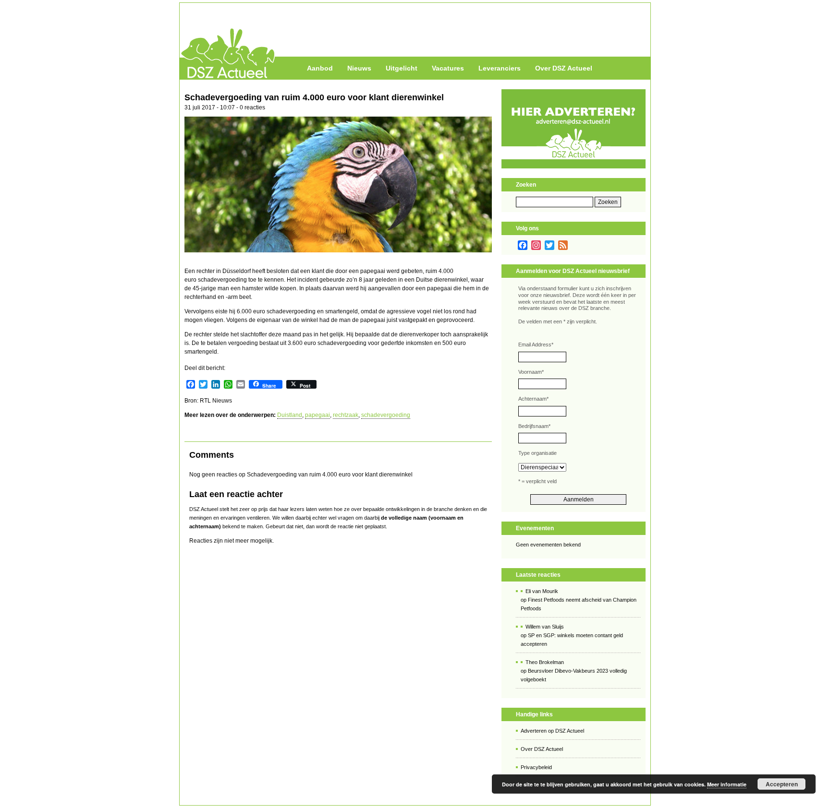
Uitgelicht (401, 68)
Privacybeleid (536, 767)
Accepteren (782, 784)
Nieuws (359, 68)
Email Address (535, 344)
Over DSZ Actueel (563, 68)
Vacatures (448, 68)
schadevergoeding (385, 415)
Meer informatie (726, 784)
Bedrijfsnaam (534, 426)
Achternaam (533, 399)
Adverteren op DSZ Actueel (552, 731)
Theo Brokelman (544, 662)
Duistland (289, 415)
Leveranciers (499, 68)
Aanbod (320, 68)
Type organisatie (537, 453)
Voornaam (531, 372)
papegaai (317, 415)
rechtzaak (345, 415)
